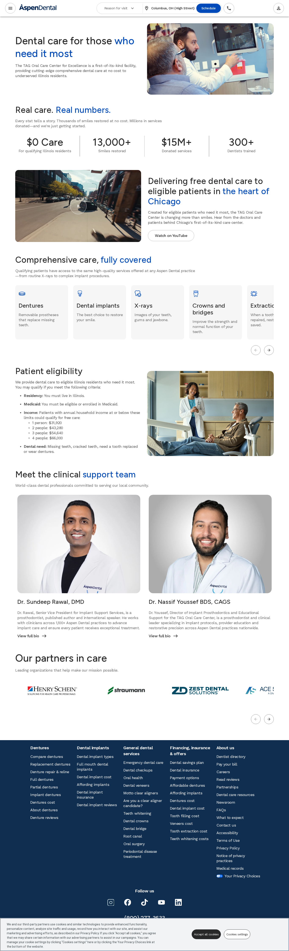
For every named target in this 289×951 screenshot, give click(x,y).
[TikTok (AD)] (144, 902)
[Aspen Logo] (38, 8)
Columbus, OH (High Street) (169, 8)
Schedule (208, 8)
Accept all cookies (206, 934)
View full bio (31, 636)
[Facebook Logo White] (127, 902)
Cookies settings (237, 934)
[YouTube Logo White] (161, 902)
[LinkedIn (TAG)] (178, 902)
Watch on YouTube (171, 235)
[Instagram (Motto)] (110, 902)
